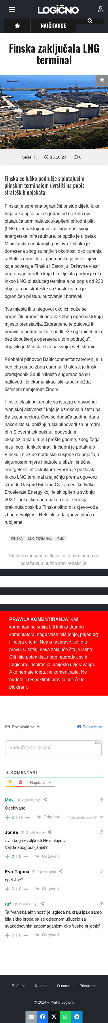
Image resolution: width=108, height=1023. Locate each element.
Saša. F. (29, 157)
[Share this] (42, 1017)
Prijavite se (92, 727)
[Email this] (31, 1017)
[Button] (17, 26)
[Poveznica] (100, 9)
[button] (11, 9)
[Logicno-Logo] (58, 9)
